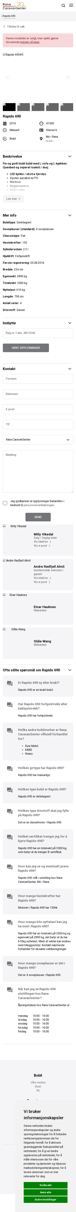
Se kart (49, 141)
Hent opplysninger (26, 348)
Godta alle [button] (46, 1185)
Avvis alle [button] (45, 1192)
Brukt (38, 1086)
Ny (38, 1090)
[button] (68, 77)
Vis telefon (41, 541)
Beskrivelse (12, 156)
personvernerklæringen (39, 505)
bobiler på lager (30, 42)
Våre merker (38, 1082)
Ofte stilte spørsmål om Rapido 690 (31, 670)
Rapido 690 (9, 16)
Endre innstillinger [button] (45, 1199)
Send (38, 517)
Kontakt (9, 369)
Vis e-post (40, 545)
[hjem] (14, 5)
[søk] (63, 5)
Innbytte (9, 323)
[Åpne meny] (71, 5)
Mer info (9, 215)
